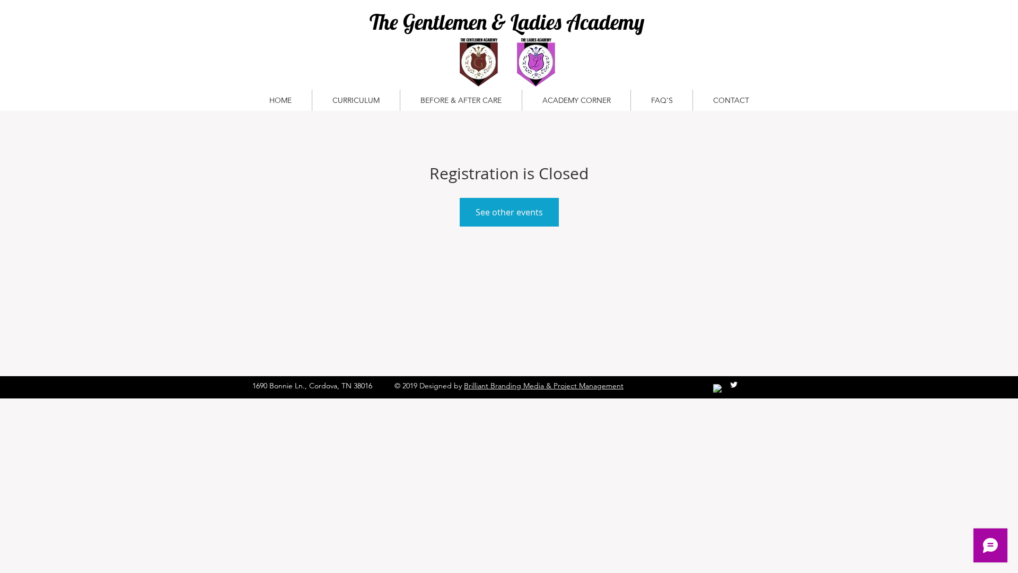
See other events (509, 212)
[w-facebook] (717, 388)
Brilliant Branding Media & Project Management (544, 385)
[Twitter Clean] (734, 384)
